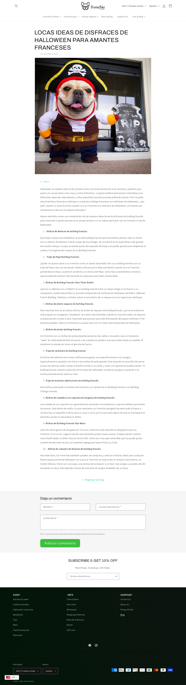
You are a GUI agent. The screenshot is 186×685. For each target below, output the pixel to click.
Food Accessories (21, 630)
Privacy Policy (126, 609)
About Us (124, 604)
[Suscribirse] (116, 576)
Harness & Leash (20, 599)
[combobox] (12, 677)
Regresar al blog (94, 479)
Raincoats (17, 635)
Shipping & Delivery (76, 614)
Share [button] (46, 181)
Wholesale (71, 609)
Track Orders (72, 599)
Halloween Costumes (23, 609)
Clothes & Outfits (21, 604)
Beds (15, 625)
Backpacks (18, 614)
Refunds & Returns (75, 619)
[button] (16, 6)
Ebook (70, 625)
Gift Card (71, 630)
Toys (15, 619)
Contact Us (125, 599)
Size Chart (71, 604)
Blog (122, 614)
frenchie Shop (29, 681)
